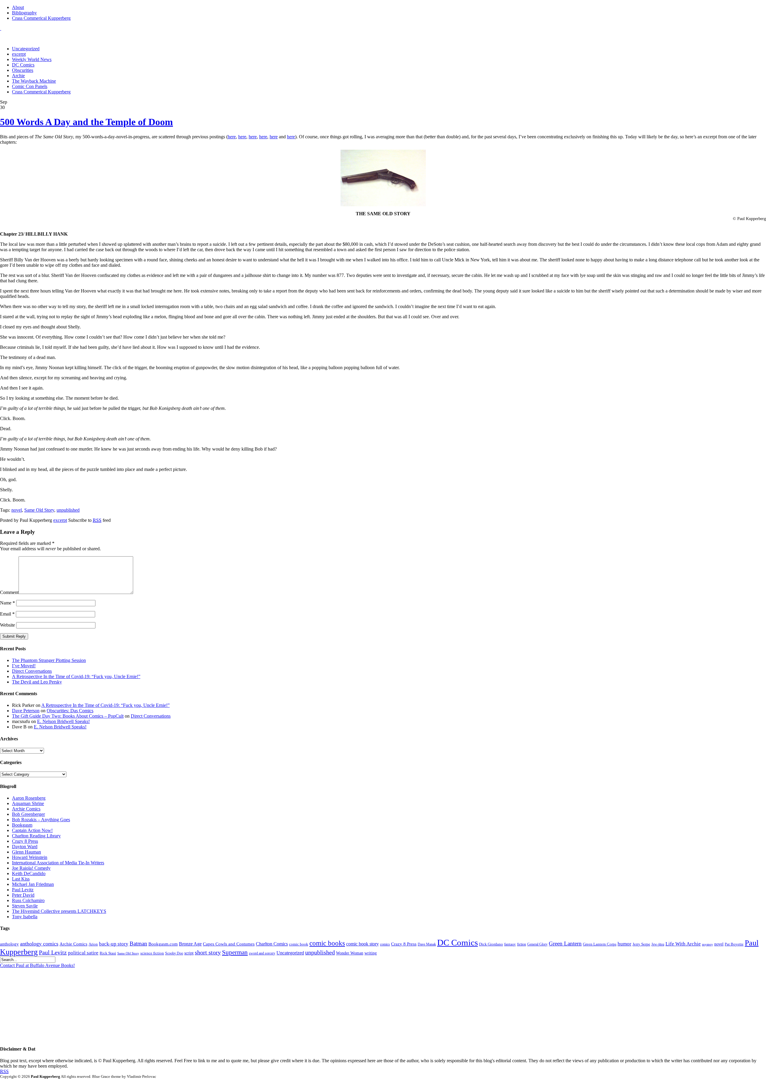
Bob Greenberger (28, 814)
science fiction (152, 953)
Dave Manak (427, 944)
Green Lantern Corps (599, 944)
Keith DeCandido (28, 873)
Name (7, 602)
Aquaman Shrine (28, 803)
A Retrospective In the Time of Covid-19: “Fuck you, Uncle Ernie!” (76, 676)
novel (16, 510)
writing (370, 953)
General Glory (537, 944)
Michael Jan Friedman (33, 884)
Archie (18, 75)
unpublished (68, 510)
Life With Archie (683, 944)
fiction (521, 944)
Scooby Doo (174, 953)
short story (208, 952)
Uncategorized (25, 48)
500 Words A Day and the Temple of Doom (86, 121)
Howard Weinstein (29, 857)
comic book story (362, 943)
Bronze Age (190, 943)
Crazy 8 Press (25, 841)
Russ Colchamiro (28, 900)
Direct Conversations (32, 671)
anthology (9, 943)
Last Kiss (21, 878)
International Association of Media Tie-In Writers (58, 862)
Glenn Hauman (26, 851)
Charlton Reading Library (36, 835)
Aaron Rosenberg (28, 798)
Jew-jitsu (657, 944)
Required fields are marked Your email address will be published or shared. (50, 546)
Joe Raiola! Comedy (31, 868)
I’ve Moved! (24, 665)
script (189, 953)
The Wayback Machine (34, 81)
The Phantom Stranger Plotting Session (49, 660)
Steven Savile (25, 905)
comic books (327, 943)
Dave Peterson (25, 710)
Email (7, 613)
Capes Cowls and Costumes (229, 944)
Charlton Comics (272, 944)
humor (624, 944)
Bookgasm (22, 825)
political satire (83, 953)
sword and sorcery (262, 953)
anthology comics (39, 944)
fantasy (510, 944)
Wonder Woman (349, 953)
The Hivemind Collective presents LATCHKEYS (59, 911)
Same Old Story (39, 510)
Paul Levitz (23, 889)
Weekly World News (31, 59)
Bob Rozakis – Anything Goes (41, 819)
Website (7, 625)
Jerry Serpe (641, 944)
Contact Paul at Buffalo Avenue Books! (37, 965)
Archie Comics (26, 808)
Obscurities (22, 70)
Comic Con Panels (29, 86)
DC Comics (23, 64)
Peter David (23, 895)
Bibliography (24, 12)
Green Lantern (565, 943)
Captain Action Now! (32, 830)
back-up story (113, 944)
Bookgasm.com (163, 944)
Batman (138, 943)
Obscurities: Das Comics (70, 710)
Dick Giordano (491, 944)
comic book (298, 944)
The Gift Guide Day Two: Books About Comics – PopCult (68, 716)
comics (385, 944)
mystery (707, 944)
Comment (9, 592)
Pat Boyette (734, 944)
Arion (93, 944)
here (232, 136)
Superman (235, 952)
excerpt (19, 54)
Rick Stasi (108, 953)
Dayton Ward (24, 846)
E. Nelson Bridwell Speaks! (63, 721)
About (18, 7)
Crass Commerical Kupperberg (41, 18)
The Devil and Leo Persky (37, 681)
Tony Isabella (24, 916)
